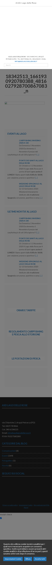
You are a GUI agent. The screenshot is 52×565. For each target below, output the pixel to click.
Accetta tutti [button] (40, 559)
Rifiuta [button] (28, 559)
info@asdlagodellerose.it (26, 61)
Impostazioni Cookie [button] (13, 559)
